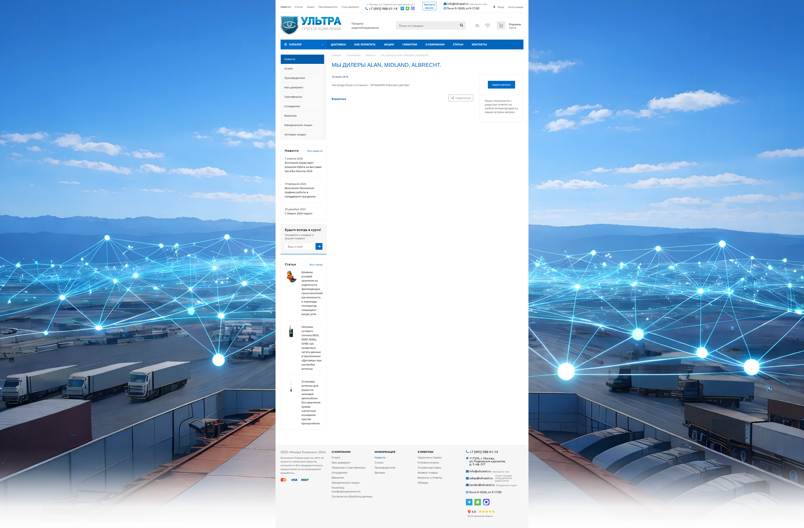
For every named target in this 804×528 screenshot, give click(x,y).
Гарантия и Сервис (430, 457)
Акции (389, 44)
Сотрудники (339, 472)
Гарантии (409, 44)
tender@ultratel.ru (482, 484)
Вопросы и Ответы (430, 477)
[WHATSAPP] (477, 502)
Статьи (458, 44)
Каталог (295, 44)
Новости (380, 457)
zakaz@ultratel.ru (481, 478)
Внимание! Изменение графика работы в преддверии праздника (300, 192)
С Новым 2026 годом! (298, 213)
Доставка (338, 44)
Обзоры (423, 482)
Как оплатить (365, 44)
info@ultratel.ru (458, 3)
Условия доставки (429, 467)
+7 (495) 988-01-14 (382, 8)
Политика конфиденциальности (346, 489)
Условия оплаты (428, 462)
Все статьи (316, 264)
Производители (385, 467)
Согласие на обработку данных (352, 496)
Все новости (315, 150)
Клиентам (425, 451)
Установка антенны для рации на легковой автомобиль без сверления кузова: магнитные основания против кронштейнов (311, 402)
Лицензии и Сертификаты (348, 467)
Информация (385, 451)
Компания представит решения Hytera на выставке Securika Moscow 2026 (303, 167)
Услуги (336, 457)
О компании (435, 44)
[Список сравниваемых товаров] (477, 27)
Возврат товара (428, 472)
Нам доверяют (341, 462)
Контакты (479, 44)
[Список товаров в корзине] (509, 28)
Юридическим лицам (346, 482)
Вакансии (338, 477)
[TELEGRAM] (469, 502)
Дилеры (380, 472)
